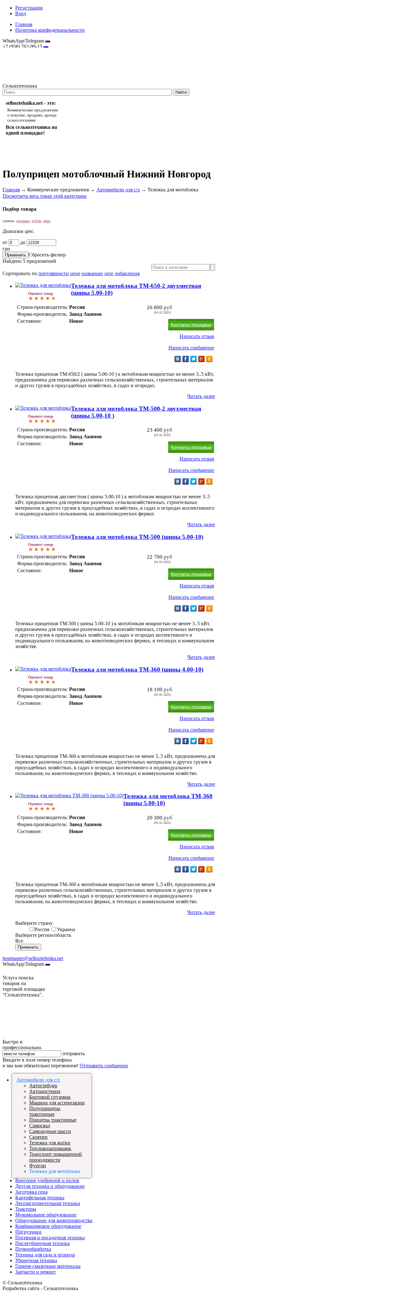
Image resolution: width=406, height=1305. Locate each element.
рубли (36, 221)
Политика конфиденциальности (50, 30)
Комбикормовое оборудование (48, 1226)
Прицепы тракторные (52, 1120)
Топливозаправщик (50, 1148)
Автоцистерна (44, 1091)
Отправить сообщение (104, 1065)
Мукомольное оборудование (45, 1214)
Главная (23, 24)
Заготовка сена (31, 1192)
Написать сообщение (191, 347)
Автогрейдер (43, 1085)
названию (92, 273)
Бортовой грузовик (50, 1097)
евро (46, 221)
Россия (41, 929)
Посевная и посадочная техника (50, 1237)
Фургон (37, 1165)
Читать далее (201, 396)
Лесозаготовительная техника (47, 1203)
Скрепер (38, 1137)
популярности (53, 273)
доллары (23, 221)
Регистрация (29, 7)
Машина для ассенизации (57, 1102)
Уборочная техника (36, 1260)
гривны (8, 221)
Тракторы (25, 1209)
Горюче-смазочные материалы (48, 1266)
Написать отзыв (197, 336)
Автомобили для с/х (118, 189)
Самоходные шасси (50, 1131)
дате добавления (122, 273)
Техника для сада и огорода (45, 1254)
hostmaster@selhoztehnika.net (25, 51)
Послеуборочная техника (42, 1243)
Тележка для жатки (49, 1142)
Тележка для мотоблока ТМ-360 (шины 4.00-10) (137, 669)
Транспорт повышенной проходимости (55, 1157)
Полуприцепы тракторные (44, 1111)
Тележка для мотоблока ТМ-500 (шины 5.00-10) (137, 536)
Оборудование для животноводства (53, 1220)
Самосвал (39, 1125)
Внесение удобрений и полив (47, 1180)
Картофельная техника (39, 1197)
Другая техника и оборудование (50, 1186)
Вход (20, 13)
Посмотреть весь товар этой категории (45, 196)
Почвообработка (33, 1249)
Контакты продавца (191, 324)
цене (75, 273)
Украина (66, 929)
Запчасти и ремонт (35, 1272)
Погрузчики (28, 1232)
